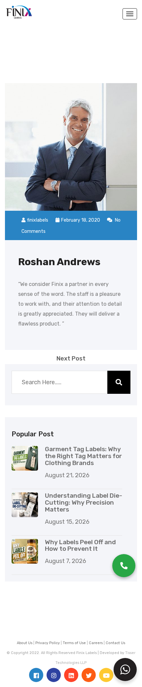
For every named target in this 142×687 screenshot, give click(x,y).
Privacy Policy (47, 643)
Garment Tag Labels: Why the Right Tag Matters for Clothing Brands (83, 456)
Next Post (71, 358)
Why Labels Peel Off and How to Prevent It (80, 545)
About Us (24, 643)
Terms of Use (74, 643)
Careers (96, 643)
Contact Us (115, 643)
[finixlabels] (19, 9)
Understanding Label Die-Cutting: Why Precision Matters (83, 502)
